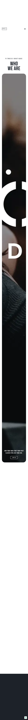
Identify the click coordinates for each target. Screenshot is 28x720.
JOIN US (14, 457)
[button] (25, 29)
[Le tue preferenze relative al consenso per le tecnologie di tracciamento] (25, 717)
